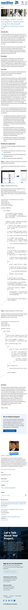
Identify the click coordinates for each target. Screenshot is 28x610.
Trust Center (8, 597)
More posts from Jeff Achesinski (8, 469)
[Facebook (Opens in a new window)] (3, 601)
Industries (5, 595)
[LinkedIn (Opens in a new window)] (9, 601)
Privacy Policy (18, 595)
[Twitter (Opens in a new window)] (6, 601)
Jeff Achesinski (14, 452)
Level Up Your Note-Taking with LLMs (10, 516)
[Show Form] (14, 555)
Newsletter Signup (10, 571)
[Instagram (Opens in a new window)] (12, 601)
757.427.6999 (6, 581)
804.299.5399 (6, 590)
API (2, 487)
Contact (11, 595)
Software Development (10, 487)
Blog (3, 7)
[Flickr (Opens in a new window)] (14, 601)
